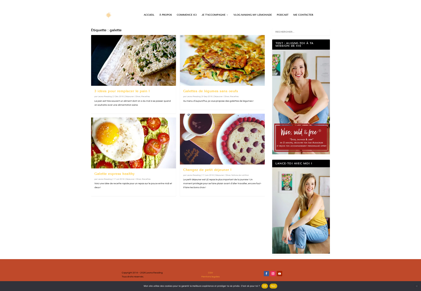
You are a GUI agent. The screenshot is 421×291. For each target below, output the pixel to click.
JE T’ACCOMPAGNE (213, 15)
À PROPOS (165, 15)
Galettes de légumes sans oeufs (210, 91)
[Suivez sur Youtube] (279, 273)
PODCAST (282, 15)
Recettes (145, 96)
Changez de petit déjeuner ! (207, 170)
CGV (210, 273)
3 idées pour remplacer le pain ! (122, 91)
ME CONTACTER (303, 15)
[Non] (417, 286)
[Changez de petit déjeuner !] (222, 139)
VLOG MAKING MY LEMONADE (253, 15)
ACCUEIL (149, 15)
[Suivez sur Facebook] (266, 273)
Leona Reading (105, 96)
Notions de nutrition (240, 175)
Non (273, 286)
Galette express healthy (114, 174)
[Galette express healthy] (133, 142)
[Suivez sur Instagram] (273, 273)
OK (264, 286)
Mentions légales (210, 277)
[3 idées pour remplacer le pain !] (133, 60)
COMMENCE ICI (187, 15)
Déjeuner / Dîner (132, 96)
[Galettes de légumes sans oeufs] (222, 60)
